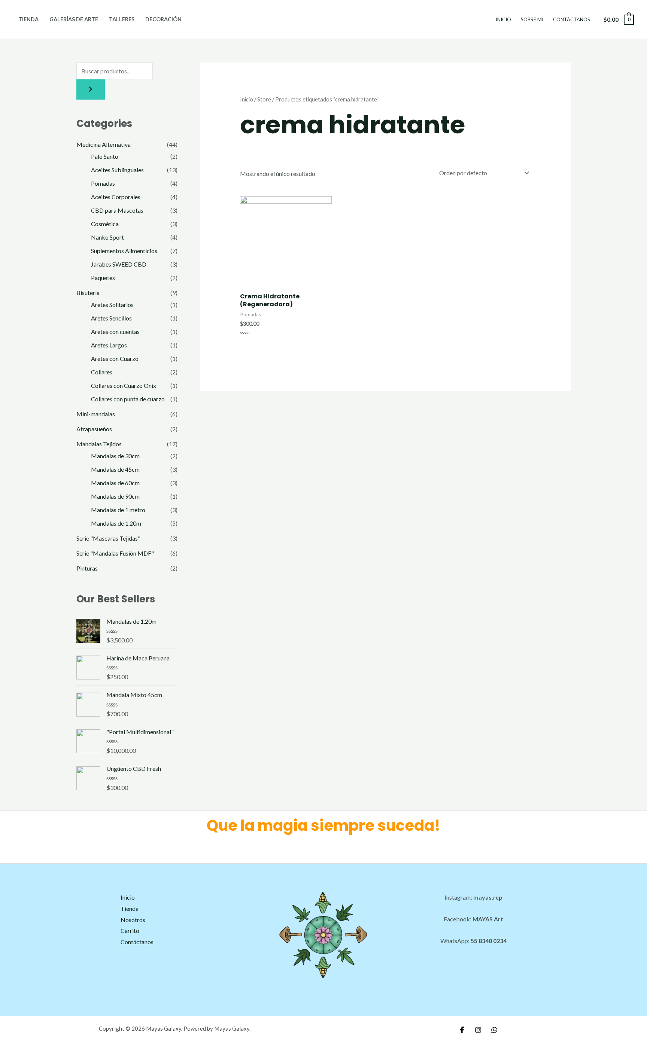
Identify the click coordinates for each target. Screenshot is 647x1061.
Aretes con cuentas (115, 331)
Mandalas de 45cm (115, 469)
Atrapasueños (94, 428)
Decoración (163, 19)
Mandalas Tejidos (99, 443)
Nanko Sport (107, 237)
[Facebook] (462, 1030)
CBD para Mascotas (117, 210)
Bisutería (88, 292)
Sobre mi (532, 19)
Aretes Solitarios (112, 304)
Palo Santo (104, 156)
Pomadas (103, 183)
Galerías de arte (73, 19)
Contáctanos (571, 19)
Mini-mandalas (95, 413)
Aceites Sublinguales (117, 169)
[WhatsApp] (494, 1030)
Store (264, 99)
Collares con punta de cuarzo (128, 398)
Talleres (121, 19)
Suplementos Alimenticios (124, 250)
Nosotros (133, 919)
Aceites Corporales (115, 196)
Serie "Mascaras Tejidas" (108, 538)
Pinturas (87, 568)
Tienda (28, 19)
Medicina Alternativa (103, 144)
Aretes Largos (109, 345)
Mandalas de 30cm (115, 455)
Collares (101, 372)
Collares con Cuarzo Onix (123, 385)
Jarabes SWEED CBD (118, 264)
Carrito (130, 930)
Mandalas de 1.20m (116, 523)
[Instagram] (478, 1030)
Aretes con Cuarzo (115, 358)
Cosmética (105, 223)
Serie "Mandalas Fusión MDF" (115, 553)
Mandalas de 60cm (115, 482)
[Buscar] (90, 89)
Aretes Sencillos (111, 318)
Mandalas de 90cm (115, 496)
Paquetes (103, 277)
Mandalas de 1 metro (118, 509)
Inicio (503, 19)
